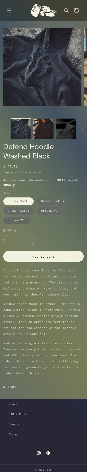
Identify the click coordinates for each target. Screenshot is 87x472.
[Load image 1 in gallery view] (21, 129)
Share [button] (12, 386)
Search (14, 424)
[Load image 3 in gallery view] (66, 129)
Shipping (8, 172)
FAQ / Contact (20, 414)
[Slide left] (5, 130)
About (13, 404)
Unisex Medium (52, 201)
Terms (13, 434)
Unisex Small (18, 201)
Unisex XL (49, 210)
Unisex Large (18, 210)
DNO (49, 470)
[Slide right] (82, 130)
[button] (9, 10)
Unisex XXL (17, 220)
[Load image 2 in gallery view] (43, 129)
